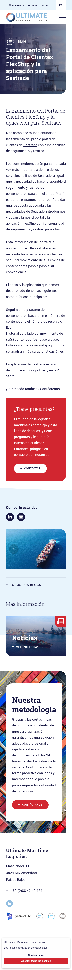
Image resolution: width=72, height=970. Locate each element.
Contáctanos (32, 804)
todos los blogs (25, 585)
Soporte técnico (41, 5)
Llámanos (18, 5)
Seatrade (30, 145)
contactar (32, 468)
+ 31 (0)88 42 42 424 (26, 890)
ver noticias (27, 647)
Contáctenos (49, 388)
